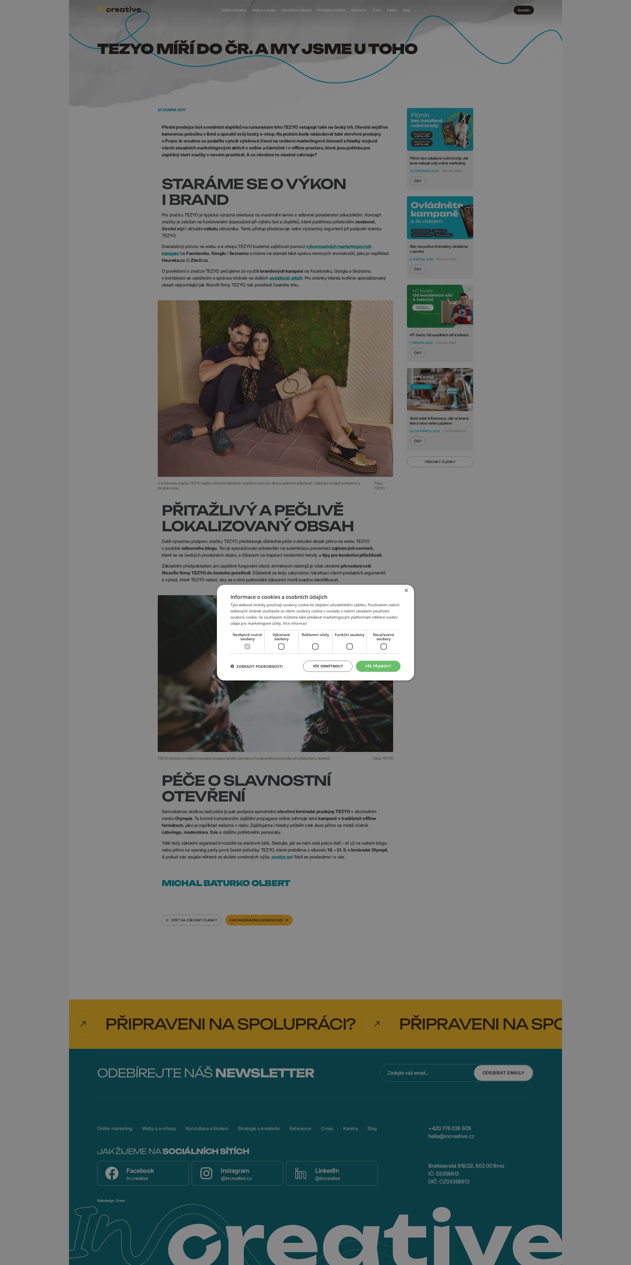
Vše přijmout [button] (378, 666)
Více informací (295, 623)
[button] (256, 666)
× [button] (406, 590)
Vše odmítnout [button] (328, 666)
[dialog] (315, 632)
